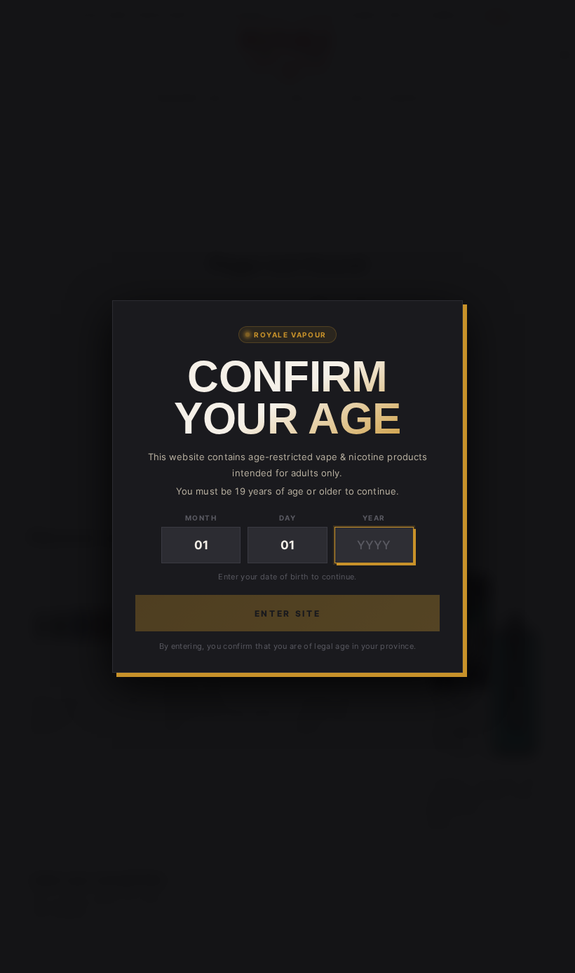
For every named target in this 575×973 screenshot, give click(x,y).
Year (374, 518)
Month (201, 518)
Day (288, 518)
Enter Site (287, 613)
